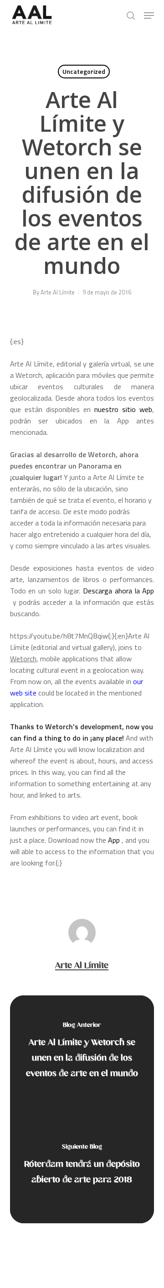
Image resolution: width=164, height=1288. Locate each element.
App (115, 840)
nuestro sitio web (123, 409)
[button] (149, 15)
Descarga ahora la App (118, 590)
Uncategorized (83, 71)
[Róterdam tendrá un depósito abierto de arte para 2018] (82, 1166)
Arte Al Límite (58, 292)
